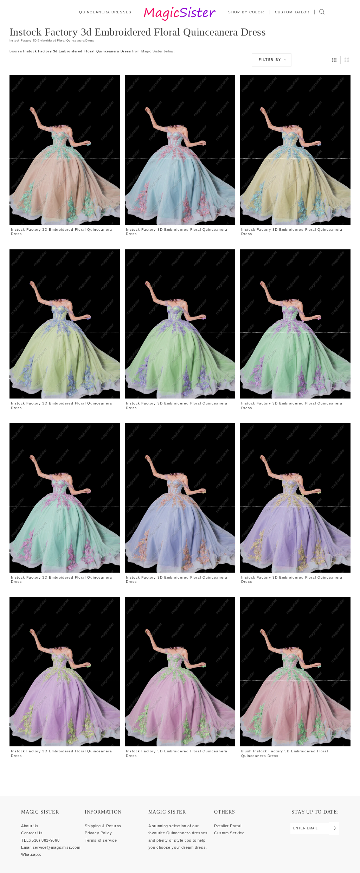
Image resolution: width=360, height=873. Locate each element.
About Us (30, 826)
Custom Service (229, 833)
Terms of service (101, 840)
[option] (64, 156)
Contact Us (32, 833)
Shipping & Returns (103, 826)
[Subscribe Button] (334, 828)
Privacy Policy (98, 833)
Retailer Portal (227, 826)
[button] (246, 12)
